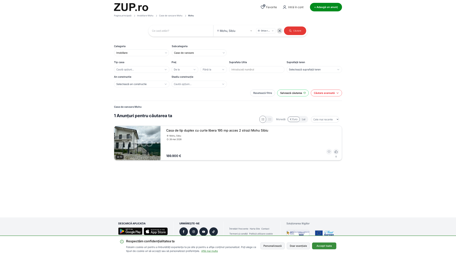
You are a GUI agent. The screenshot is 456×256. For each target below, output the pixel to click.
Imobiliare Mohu (145, 15)
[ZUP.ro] (131, 7)
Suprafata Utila (238, 62)
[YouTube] (203, 231)
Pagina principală (122, 15)
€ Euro (293, 119)
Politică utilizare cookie (261, 233)
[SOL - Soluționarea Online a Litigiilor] (324, 233)
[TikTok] (213, 231)
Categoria (120, 46)
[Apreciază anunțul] (336, 151)
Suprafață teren (296, 62)
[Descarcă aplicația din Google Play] (130, 231)
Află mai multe (209, 250)
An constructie (122, 76)
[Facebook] (183, 231)
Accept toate (324, 245)
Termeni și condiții (238, 233)
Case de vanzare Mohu (170, 15)
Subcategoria (180, 46)
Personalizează (272, 245)
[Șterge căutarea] (280, 31)
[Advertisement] (221, 177)
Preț (174, 62)
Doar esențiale (298, 245)
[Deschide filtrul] (165, 69)
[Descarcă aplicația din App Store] (156, 231)
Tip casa (119, 62)
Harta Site (255, 228)
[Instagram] (193, 231)
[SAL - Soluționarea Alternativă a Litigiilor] (297, 233)
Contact (265, 228)
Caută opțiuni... (125, 69)
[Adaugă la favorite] (329, 151)
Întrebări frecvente (238, 228)
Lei (303, 119)
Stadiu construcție (182, 76)
